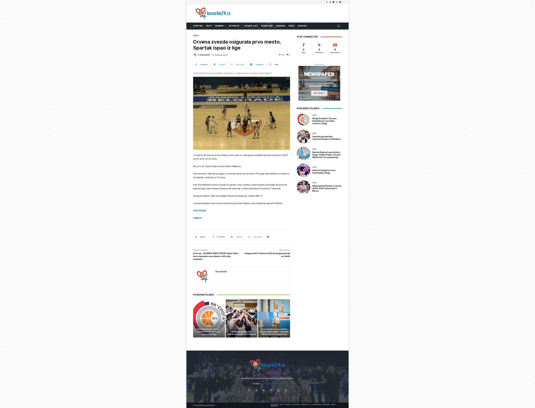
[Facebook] (327, 2)
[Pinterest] (271, 390)
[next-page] (199, 342)
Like (303, 43)
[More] (268, 237)
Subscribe (335, 43)
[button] (338, 26)
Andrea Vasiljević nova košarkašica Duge (323, 171)
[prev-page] (195, 342)
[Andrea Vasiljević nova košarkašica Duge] (303, 170)
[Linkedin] (264, 390)
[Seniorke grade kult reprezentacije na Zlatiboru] (242, 318)
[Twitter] (286, 390)
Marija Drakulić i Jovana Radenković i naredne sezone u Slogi (209, 331)
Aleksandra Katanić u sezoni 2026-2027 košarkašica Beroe (326, 188)
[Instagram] (330, 2)
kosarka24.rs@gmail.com (271, 384)
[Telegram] (333, 2)
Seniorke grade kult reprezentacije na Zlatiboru (241, 332)
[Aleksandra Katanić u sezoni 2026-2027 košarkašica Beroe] (303, 187)
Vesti (196, 36)
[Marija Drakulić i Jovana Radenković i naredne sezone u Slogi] (209, 318)
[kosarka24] (195, 55)
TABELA (197, 218)
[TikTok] (337, 2)
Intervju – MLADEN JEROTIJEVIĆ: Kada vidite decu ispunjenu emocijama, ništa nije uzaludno (215, 256)
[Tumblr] (278, 390)
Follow (319, 43)
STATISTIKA (199, 210)
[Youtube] (340, 2)
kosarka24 (205, 55)
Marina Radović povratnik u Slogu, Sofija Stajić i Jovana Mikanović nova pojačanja (274, 331)
